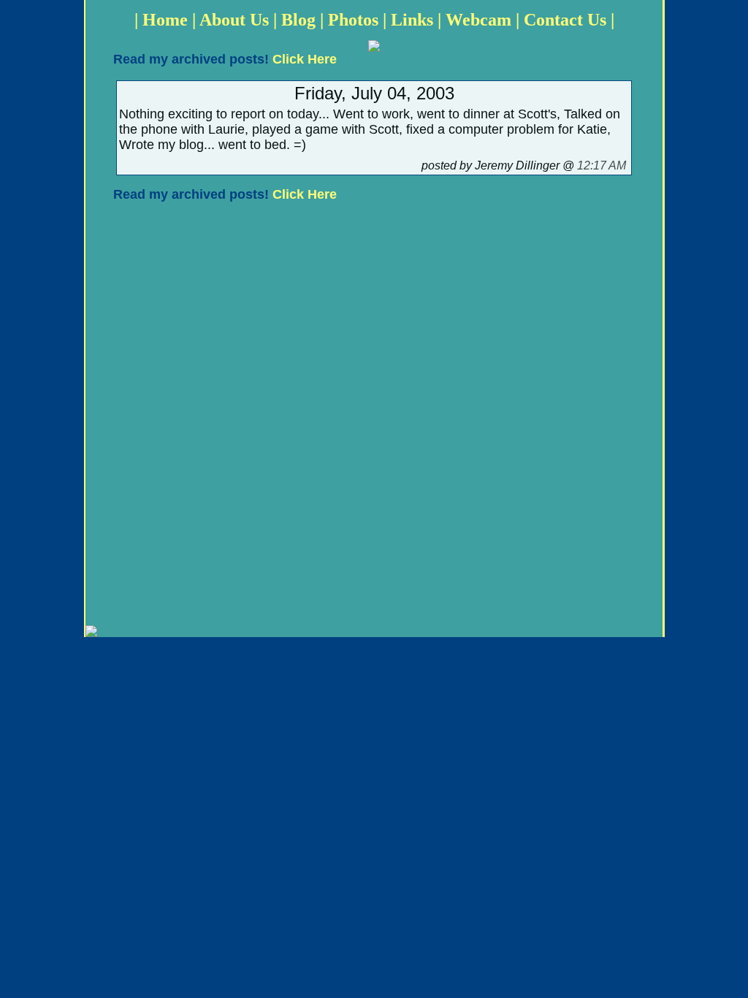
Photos (353, 19)
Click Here (304, 59)
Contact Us (565, 19)
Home (165, 19)
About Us (234, 19)
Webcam (478, 19)
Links (412, 19)
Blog (298, 19)
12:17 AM (601, 165)
